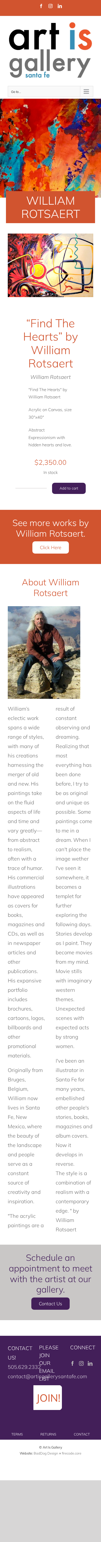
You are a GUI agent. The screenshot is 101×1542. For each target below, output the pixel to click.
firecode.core (71, 1453)
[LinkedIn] (90, 1363)
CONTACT (82, 1434)
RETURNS (48, 1434)
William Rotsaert (50, 377)
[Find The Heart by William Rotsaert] (50, 265)
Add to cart (69, 488)
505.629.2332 (24, 1367)
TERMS (17, 1434)
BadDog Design (46, 1453)
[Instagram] (81, 1363)
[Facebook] (72, 1363)
